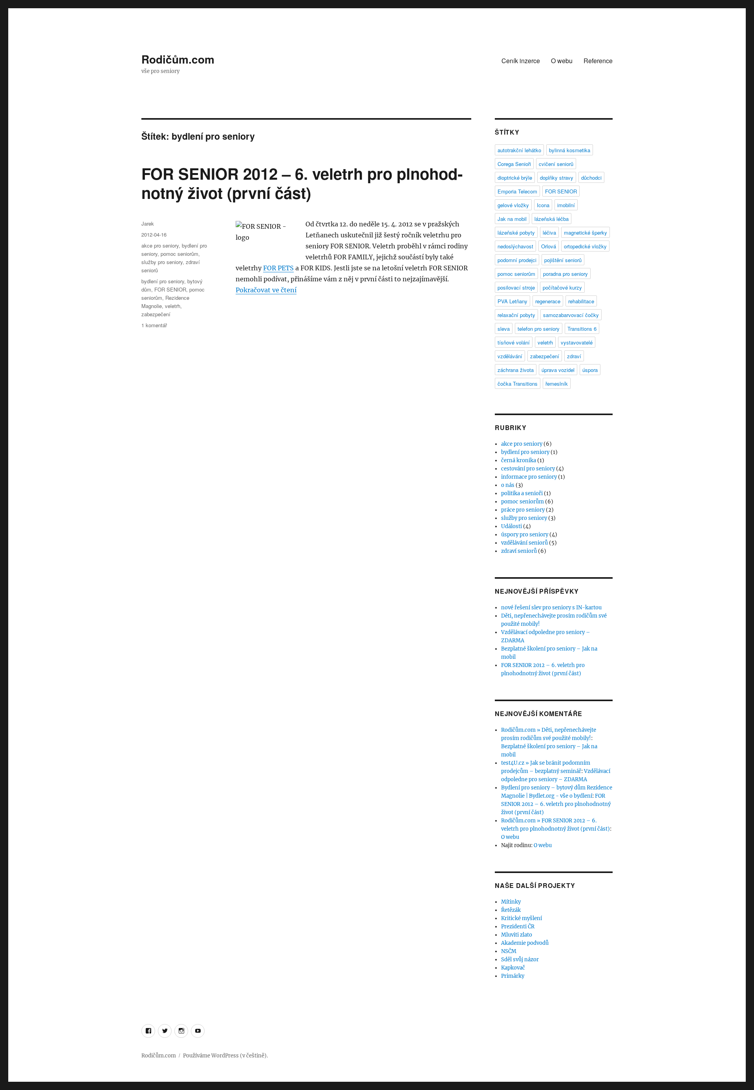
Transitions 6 (582, 328)
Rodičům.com (177, 59)
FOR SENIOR (170, 289)
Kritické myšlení (521, 918)
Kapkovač (513, 967)
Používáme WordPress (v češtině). (225, 1055)
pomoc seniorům (179, 253)
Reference (598, 60)
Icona (543, 205)
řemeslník (556, 383)
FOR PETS (278, 268)
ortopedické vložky (585, 246)
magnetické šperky (585, 232)
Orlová (548, 246)
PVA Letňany (512, 301)
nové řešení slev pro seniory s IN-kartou (551, 607)
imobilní (566, 205)
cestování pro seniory (528, 468)
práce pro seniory (523, 510)
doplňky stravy (556, 177)
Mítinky (511, 902)
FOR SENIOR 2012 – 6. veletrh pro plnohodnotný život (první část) (302, 183)
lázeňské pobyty (516, 232)
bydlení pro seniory (162, 281)
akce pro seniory (160, 245)
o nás (507, 485)
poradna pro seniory (565, 273)
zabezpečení (155, 314)
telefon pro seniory (539, 328)
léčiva (549, 232)
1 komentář (154, 325)
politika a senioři (522, 493)
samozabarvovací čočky (571, 315)
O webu (562, 60)
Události (511, 526)
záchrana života (516, 370)
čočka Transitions (518, 383)
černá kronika (518, 460)
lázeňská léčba (551, 218)
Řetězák (511, 910)
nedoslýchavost (515, 246)
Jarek (147, 223)
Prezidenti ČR (517, 926)
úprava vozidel (558, 370)
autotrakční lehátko (519, 150)
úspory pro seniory (524, 534)
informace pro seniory (529, 477)
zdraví (574, 356)
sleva (504, 328)
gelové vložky (513, 205)
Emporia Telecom (517, 191)
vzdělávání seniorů (524, 543)
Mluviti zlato (516, 934)
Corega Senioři (514, 164)
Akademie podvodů (525, 943)
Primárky (512, 976)
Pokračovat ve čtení (266, 290)
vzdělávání (510, 356)
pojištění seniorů (563, 260)
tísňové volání (514, 342)
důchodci (591, 177)
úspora (590, 370)
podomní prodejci (517, 260)
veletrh (172, 306)
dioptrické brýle (515, 177)
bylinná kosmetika (569, 150)
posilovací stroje (516, 287)
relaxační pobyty (516, 315)
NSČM (508, 951)
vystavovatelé (577, 342)
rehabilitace (581, 301)
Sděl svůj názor (520, 959)
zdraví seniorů (519, 551)
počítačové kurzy (562, 287)
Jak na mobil (512, 218)
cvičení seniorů (556, 164)
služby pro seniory (162, 262)
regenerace (547, 301)
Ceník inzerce (520, 60)
